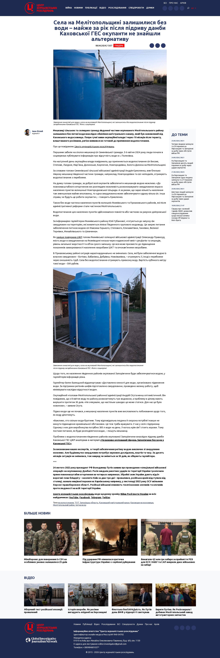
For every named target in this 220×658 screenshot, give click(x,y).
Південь (119, 45)
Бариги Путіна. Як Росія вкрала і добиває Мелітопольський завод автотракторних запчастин (174, 612)
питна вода (81, 505)
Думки (150, 8)
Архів (183, 3)
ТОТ (77, 502)
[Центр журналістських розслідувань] (40, 8)
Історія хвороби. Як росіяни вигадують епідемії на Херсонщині (87, 610)
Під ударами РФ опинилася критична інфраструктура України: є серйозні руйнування (108, 560)
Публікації (91, 8)
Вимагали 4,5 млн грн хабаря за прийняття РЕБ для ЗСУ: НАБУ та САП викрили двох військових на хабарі (168, 562)
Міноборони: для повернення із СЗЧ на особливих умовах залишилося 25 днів (45, 560)
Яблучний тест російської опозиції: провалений (43, 610)
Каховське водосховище (142, 502)
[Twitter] (157, 45)
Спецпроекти (136, 8)
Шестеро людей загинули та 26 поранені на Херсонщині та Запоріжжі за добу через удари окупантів (182, 196)
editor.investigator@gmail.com (112, 644)
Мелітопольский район (64, 505)
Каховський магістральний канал (114, 502)
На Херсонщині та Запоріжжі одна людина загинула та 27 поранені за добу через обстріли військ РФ (182, 179)
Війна (69, 8)
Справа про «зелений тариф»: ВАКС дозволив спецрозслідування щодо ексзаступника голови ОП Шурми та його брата (182, 214)
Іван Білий (37, 131)
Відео (102, 8)
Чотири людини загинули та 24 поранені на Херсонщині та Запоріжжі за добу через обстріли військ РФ (182, 148)
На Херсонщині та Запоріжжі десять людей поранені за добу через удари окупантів (182, 164)
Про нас (173, 3)
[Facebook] (152, 45)
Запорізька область (89, 502)
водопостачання (66, 502)
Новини (78, 8)
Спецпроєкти (128, 624)
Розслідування (117, 8)
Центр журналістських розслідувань (94, 146)
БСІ (165, 3)
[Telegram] (163, 45)
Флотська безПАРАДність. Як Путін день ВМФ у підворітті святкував (131, 610)
